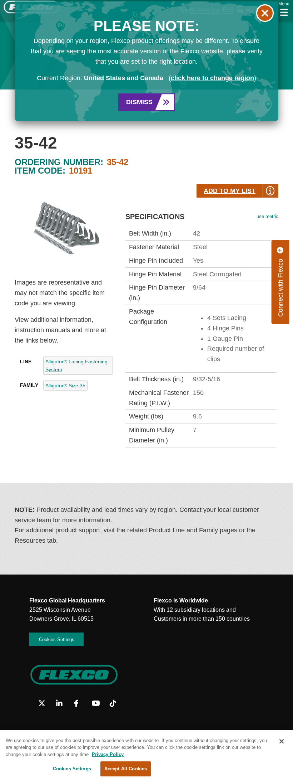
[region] (146, 755)
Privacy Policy (108, 754)
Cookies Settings (72, 768)
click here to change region (212, 78)
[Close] (281, 741)
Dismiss (139, 102)
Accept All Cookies (125, 768)
